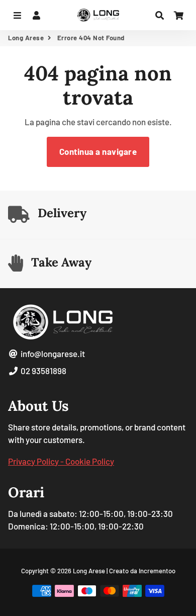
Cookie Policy (89, 461)
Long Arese (26, 38)
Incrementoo (157, 571)
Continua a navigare (98, 151)
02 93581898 (42, 371)
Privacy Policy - (36, 461)
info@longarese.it (52, 353)
